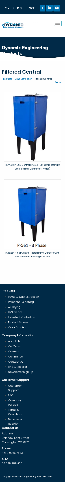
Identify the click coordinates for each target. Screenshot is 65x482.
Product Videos (18, 322)
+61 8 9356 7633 (23, 8)
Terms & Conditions (15, 412)
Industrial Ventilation (21, 317)
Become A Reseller (15, 421)
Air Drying (14, 307)
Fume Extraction (23, 79)
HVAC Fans (15, 312)
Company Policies (14, 402)
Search (59, 82)
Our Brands (15, 356)
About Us (14, 341)
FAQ (10, 395)
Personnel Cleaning (21, 302)
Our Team (14, 346)
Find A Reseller (17, 367)
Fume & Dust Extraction (23, 297)
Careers (13, 351)
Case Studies (17, 327)
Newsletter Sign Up (20, 372)
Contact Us (15, 362)
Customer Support (15, 388)
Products (7, 79)
